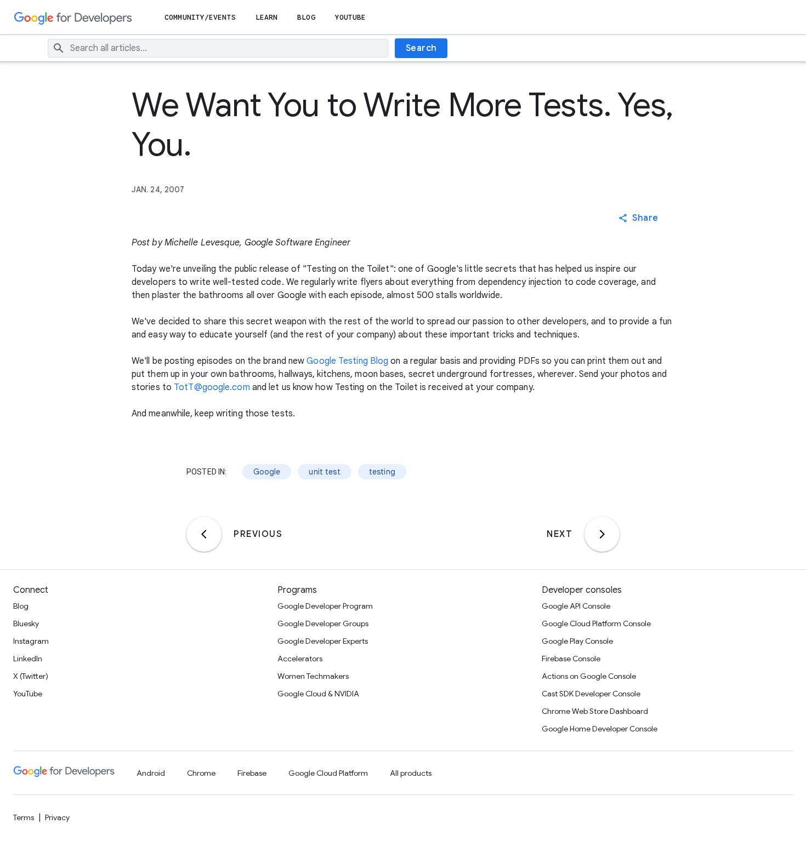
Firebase (251, 773)
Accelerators (299, 658)
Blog (306, 17)
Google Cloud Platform (328, 773)
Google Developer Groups (322, 623)
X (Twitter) (30, 676)
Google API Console (576, 606)
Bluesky (26, 623)
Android (151, 773)
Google (267, 472)
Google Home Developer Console (599, 729)
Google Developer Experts (322, 641)
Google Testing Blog (347, 361)
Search (421, 48)
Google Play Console (577, 641)
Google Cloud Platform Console (596, 623)
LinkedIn (27, 658)
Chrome (201, 773)
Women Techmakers (313, 676)
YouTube (350, 17)
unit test (324, 472)
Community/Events (200, 17)
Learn (267, 17)
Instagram (31, 641)
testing (382, 472)
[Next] (602, 534)
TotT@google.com (212, 387)
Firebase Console (571, 658)
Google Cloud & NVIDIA (318, 694)
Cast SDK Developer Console (591, 694)
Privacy (57, 817)
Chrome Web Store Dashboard (595, 711)
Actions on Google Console (589, 676)
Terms (23, 817)
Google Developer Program (325, 606)
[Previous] (204, 534)
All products (411, 773)
